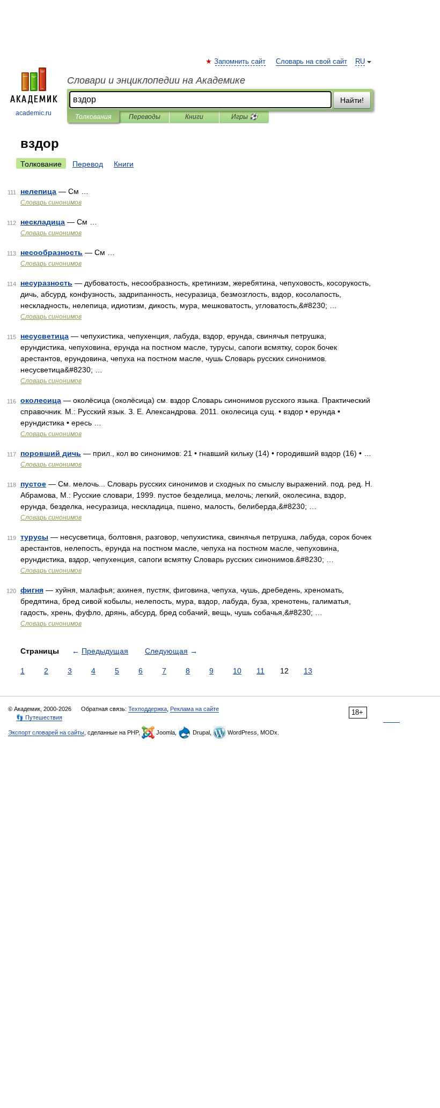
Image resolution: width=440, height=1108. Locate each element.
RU (360, 61)
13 (308, 671)
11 (260, 671)
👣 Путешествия (39, 717)
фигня (31, 590)
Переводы (144, 117)
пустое (33, 484)
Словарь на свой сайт (311, 61)
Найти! (352, 100)
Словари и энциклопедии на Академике (156, 80)
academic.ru (34, 113)
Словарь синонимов (51, 202)
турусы (34, 537)
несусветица (44, 336)
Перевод (87, 164)
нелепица (38, 191)
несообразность (51, 252)
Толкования (93, 117)
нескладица (42, 222)
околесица (40, 400)
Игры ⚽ (244, 117)
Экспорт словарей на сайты (46, 732)
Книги (194, 117)
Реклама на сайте (194, 709)
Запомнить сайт (240, 61)
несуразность (46, 283)
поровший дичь (50, 453)
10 (237, 671)
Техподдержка (147, 709)
